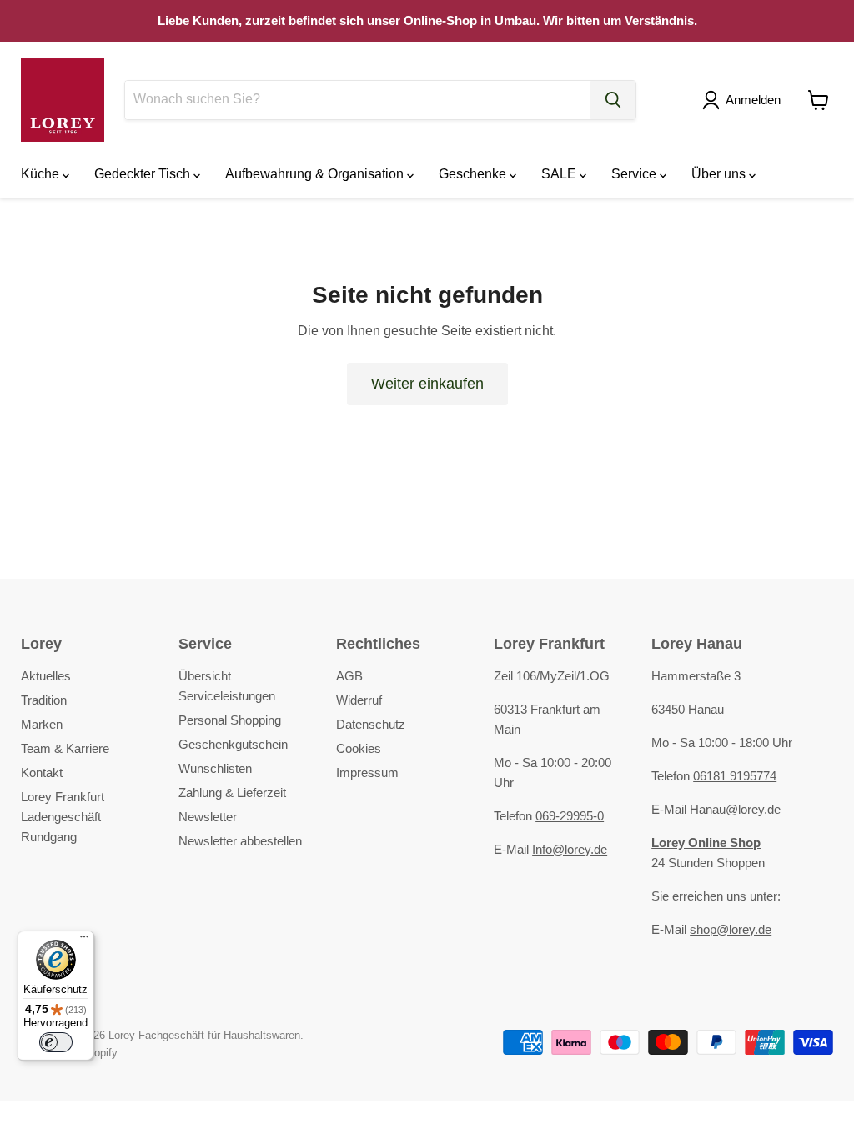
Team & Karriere (65, 748)
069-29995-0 (569, 816)
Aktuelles (46, 676)
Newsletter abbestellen (240, 841)
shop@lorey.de (730, 929)
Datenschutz (370, 724)
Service (635, 174)
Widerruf (359, 700)
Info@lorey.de (569, 849)
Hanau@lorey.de (735, 809)
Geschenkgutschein (233, 744)
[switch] (56, 1042)
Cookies (358, 748)
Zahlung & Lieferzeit (232, 792)
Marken (42, 724)
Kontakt (42, 772)
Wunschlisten (215, 768)
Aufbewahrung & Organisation (316, 174)
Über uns (720, 174)
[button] (744, 100)
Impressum (367, 772)
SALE (560, 174)
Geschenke (474, 174)
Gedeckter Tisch (143, 174)
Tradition (44, 700)
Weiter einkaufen (427, 383)
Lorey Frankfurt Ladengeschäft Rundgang (62, 817)
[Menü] (84, 941)
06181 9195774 (734, 776)
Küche (42, 174)
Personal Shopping (229, 720)
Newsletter (207, 817)
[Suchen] (612, 100)
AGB (349, 676)
